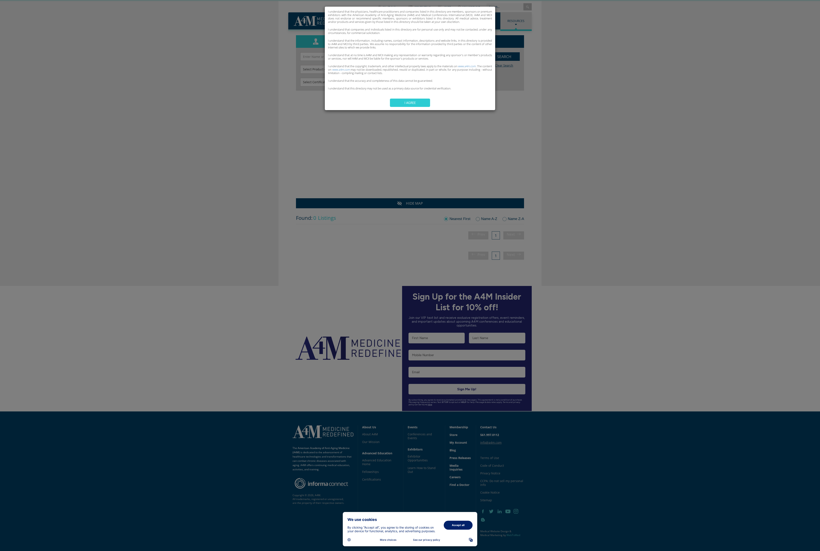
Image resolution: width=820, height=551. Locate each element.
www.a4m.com (467, 66)
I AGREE (410, 103)
